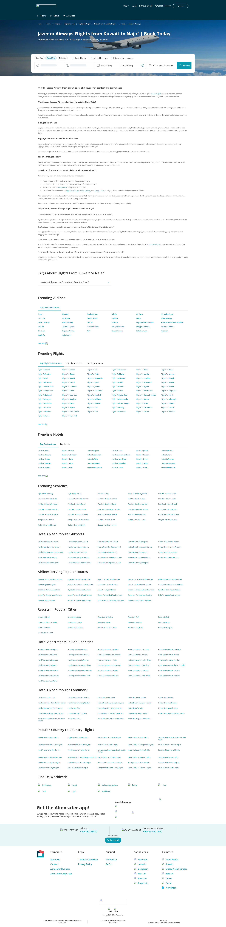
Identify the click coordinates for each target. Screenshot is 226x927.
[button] (39, 58)
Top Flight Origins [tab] (74, 363)
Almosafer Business (60, 869)
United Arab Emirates (176, 869)
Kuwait (169, 864)
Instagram (143, 869)
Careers (54, 864)
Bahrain (169, 873)
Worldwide (171, 887)
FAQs (108, 864)
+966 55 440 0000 (152, 831)
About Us (55, 859)
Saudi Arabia (172, 859)
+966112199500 (88, 831)
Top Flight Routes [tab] (94, 363)
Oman (169, 878)
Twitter (142, 873)
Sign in (180, 6)
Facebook (142, 859)
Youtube (142, 878)
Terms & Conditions (88, 859)
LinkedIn (142, 864)
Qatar (169, 883)
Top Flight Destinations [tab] (50, 363)
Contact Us (111, 859)
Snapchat (142, 883)
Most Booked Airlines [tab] (49, 307)
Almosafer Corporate (61, 873)
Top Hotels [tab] (65, 444)
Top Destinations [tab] (48, 444)
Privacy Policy (85, 864)
